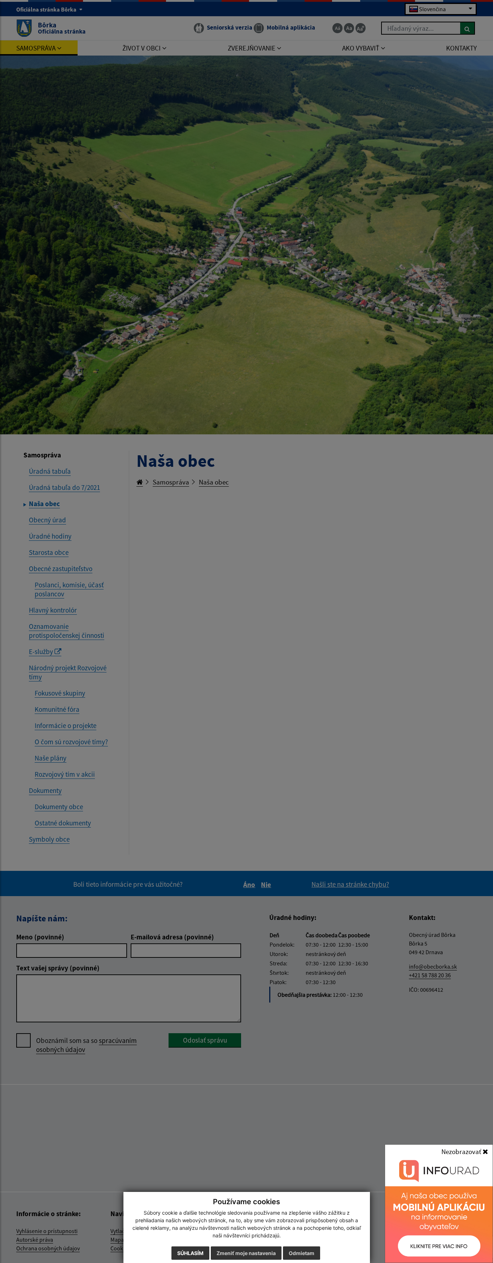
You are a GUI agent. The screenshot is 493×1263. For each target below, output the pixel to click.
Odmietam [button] (301, 1253)
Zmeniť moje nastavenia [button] (246, 1253)
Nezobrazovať (462, 1151)
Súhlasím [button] (190, 1253)
